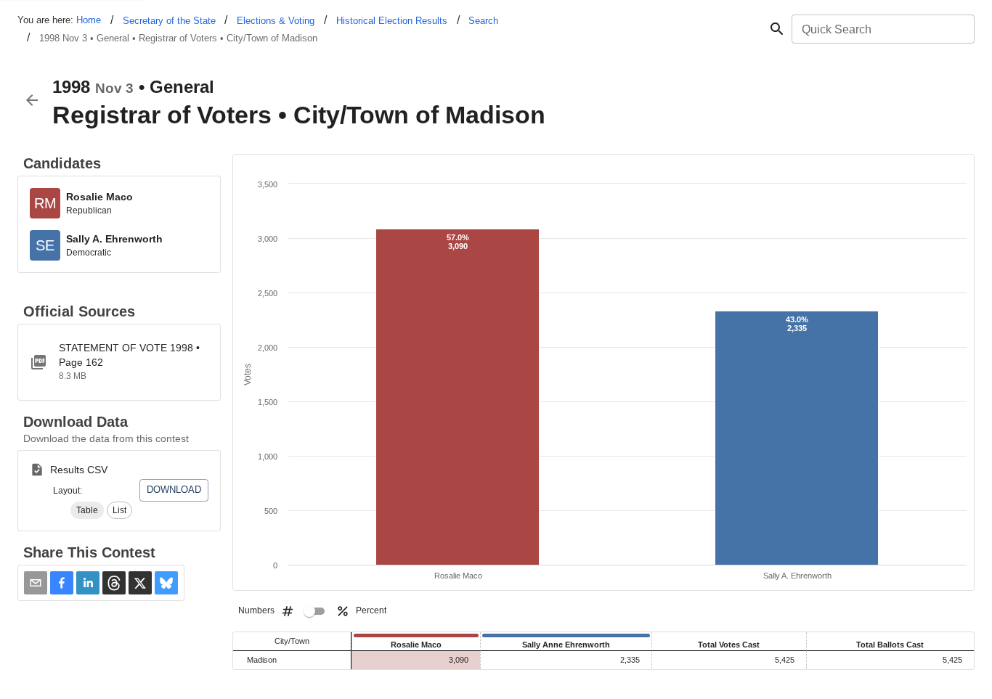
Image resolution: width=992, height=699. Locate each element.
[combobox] (882, 29)
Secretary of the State (169, 20)
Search (483, 20)
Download (174, 489)
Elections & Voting (275, 20)
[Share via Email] (35, 582)
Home (88, 20)
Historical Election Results (391, 20)
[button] (87, 510)
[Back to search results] (31, 100)
